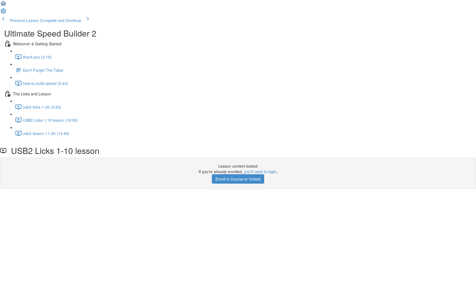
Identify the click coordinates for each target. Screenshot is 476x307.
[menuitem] (3, 12)
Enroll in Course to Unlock (238, 179)
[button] (3, 5)
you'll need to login (260, 171)
